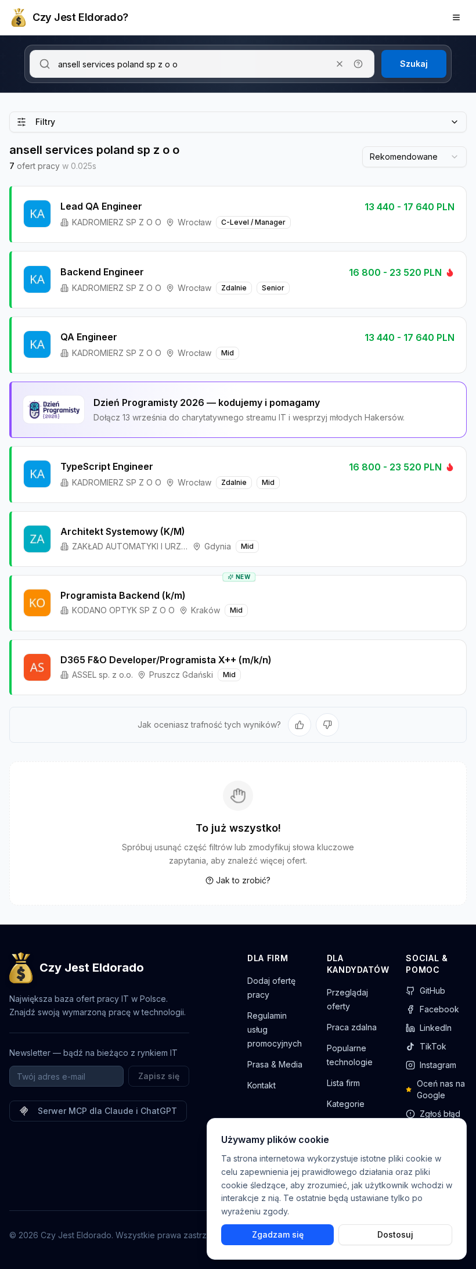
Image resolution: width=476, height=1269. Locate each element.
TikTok (433, 1046)
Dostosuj (395, 1234)
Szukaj (414, 64)
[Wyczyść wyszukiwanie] (340, 64)
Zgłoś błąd (440, 1114)
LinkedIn (436, 1028)
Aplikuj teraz (414, 214)
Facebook (439, 1009)
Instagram (438, 1065)
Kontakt (261, 1085)
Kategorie (346, 1104)
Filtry (45, 122)
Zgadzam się (278, 1234)
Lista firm (343, 1083)
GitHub (432, 990)
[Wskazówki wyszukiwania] (358, 64)
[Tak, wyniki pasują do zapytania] (299, 724)
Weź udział (417, 409)
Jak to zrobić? (243, 880)
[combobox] (414, 156)
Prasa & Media (274, 1064)
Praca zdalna (352, 1027)
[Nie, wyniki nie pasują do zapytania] (327, 724)
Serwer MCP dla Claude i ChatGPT (107, 1111)
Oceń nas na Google (441, 1089)
